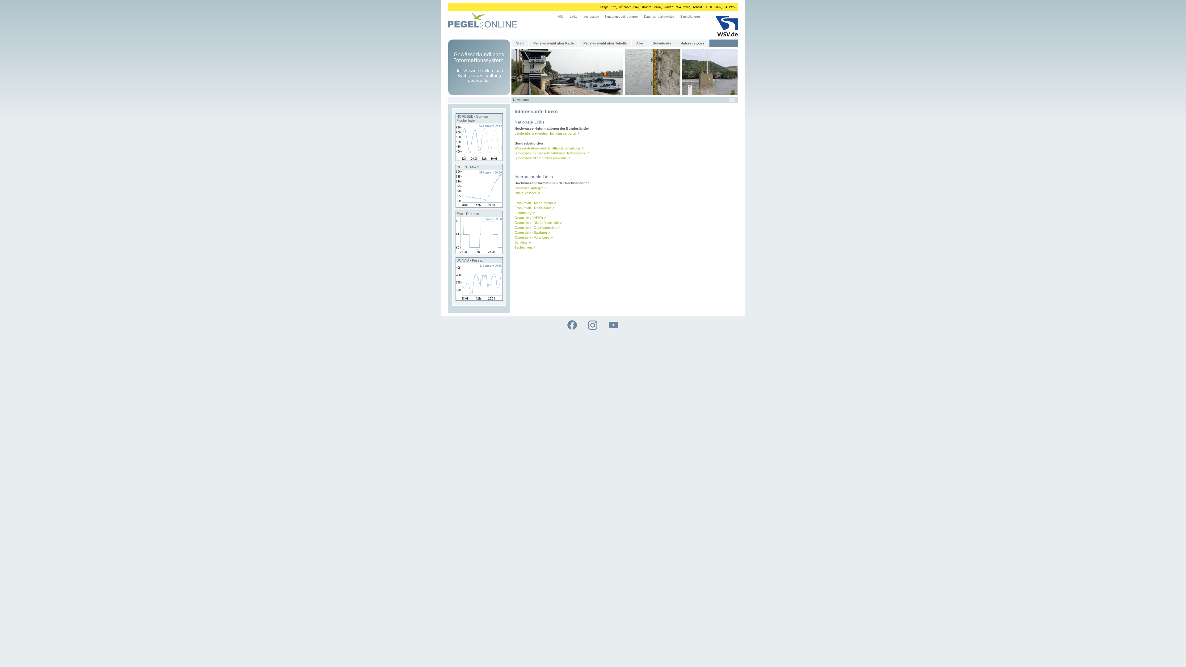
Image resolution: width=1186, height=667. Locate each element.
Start (520, 43)
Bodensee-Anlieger (531, 188)
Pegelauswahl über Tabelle (605, 43)
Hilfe (560, 16)
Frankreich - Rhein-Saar (535, 208)
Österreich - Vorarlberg (534, 237)
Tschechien (525, 247)
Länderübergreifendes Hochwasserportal (547, 133)
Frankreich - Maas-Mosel (535, 203)
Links (573, 16)
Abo (639, 43)
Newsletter (521, 100)
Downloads (662, 43)
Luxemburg (525, 213)
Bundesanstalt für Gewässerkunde (542, 158)
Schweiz (523, 242)
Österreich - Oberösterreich (537, 227)
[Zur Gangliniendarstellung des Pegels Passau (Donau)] (479, 299)
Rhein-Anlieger (527, 193)
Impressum (591, 16)
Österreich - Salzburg (533, 232)
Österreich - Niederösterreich (538, 222)
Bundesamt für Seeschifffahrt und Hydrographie (552, 153)
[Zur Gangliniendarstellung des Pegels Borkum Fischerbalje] (479, 159)
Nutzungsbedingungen (621, 16)
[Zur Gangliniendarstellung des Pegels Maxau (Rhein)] (479, 206)
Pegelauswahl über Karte (553, 43)
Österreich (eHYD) (531, 218)
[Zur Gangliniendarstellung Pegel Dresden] (479, 252)
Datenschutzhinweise (659, 16)
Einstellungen (690, 16)
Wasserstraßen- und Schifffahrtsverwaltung (549, 148)
